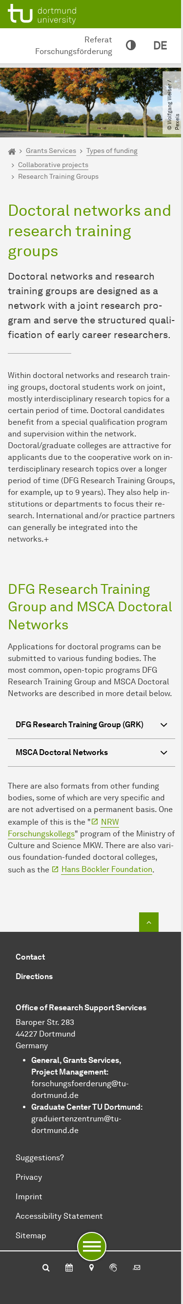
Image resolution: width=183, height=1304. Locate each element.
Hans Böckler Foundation (106, 869)
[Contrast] (130, 45)
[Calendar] (69, 1268)
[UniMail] (136, 1268)
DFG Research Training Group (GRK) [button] (79, 724)
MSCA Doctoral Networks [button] (62, 752)
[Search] (46, 1268)
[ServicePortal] (113, 1268)
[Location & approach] (91, 1268)
